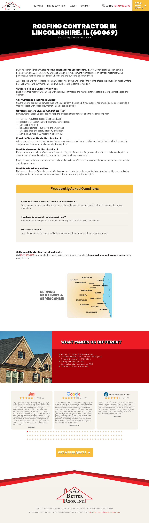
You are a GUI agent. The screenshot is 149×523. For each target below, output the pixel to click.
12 (56, 431)
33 (111, 431)
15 (64, 431)
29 (100, 431)
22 (82, 431)
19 (74, 431)
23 (85, 431)
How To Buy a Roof (56, 6)
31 (106, 431)
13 (58, 431)
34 (113, 431)
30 (103, 431)
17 (69, 431)
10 (51, 431)
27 (95, 431)
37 (121, 431)
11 (53, 431)
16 (66, 431)
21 (79, 431)
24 (87, 431)
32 (108, 431)
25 (90, 431)
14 (61, 431)
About (73, 6)
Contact (85, 6)
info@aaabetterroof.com (111, 512)
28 (98, 431)
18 (71, 431)
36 (119, 431)
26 (92, 431)
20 (77, 431)
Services (38, 6)
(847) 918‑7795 (122, 6)
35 (116, 431)
